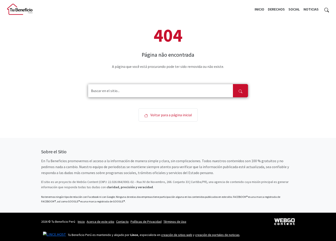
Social (294, 9)
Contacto (122, 222)
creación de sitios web (176, 235)
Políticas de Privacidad (146, 222)
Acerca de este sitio (100, 222)
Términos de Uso (174, 222)
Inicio (259, 9)
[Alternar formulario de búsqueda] (326, 9)
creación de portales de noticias (217, 235)
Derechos (276, 9)
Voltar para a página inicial (171, 115)
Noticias (311, 9)
